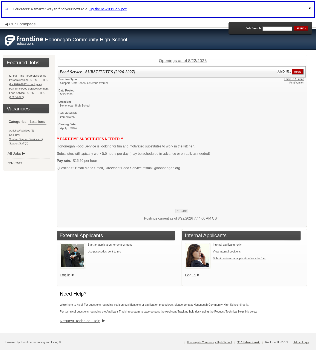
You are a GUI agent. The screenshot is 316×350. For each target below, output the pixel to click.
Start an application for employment (109, 244)
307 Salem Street (248, 342)
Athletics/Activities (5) (21, 130)
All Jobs (14, 153)
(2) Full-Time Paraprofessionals (27, 75)
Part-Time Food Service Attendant (28, 88)
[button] (310, 9)
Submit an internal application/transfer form (239, 258)
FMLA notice (15, 162)
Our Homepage (22, 24)
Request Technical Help (80, 321)
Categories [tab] (17, 122)
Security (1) (16, 134)
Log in (65, 275)
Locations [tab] (37, 122)
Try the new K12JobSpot (108, 9)
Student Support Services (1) (26, 139)
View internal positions (227, 251)
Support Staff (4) (18, 143)
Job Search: (254, 28)
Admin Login (301, 342)
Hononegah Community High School (209, 342)
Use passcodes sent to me (104, 251)
